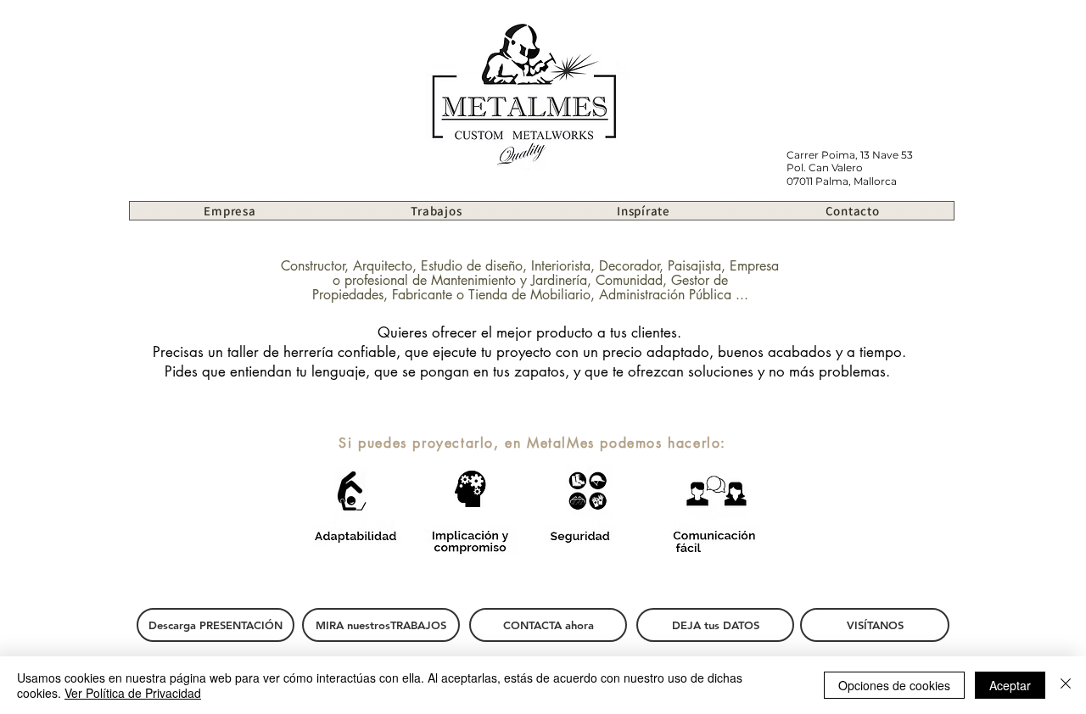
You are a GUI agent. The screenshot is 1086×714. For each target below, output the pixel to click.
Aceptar (1010, 685)
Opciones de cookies (894, 685)
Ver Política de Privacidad (132, 692)
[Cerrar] (1065, 685)
